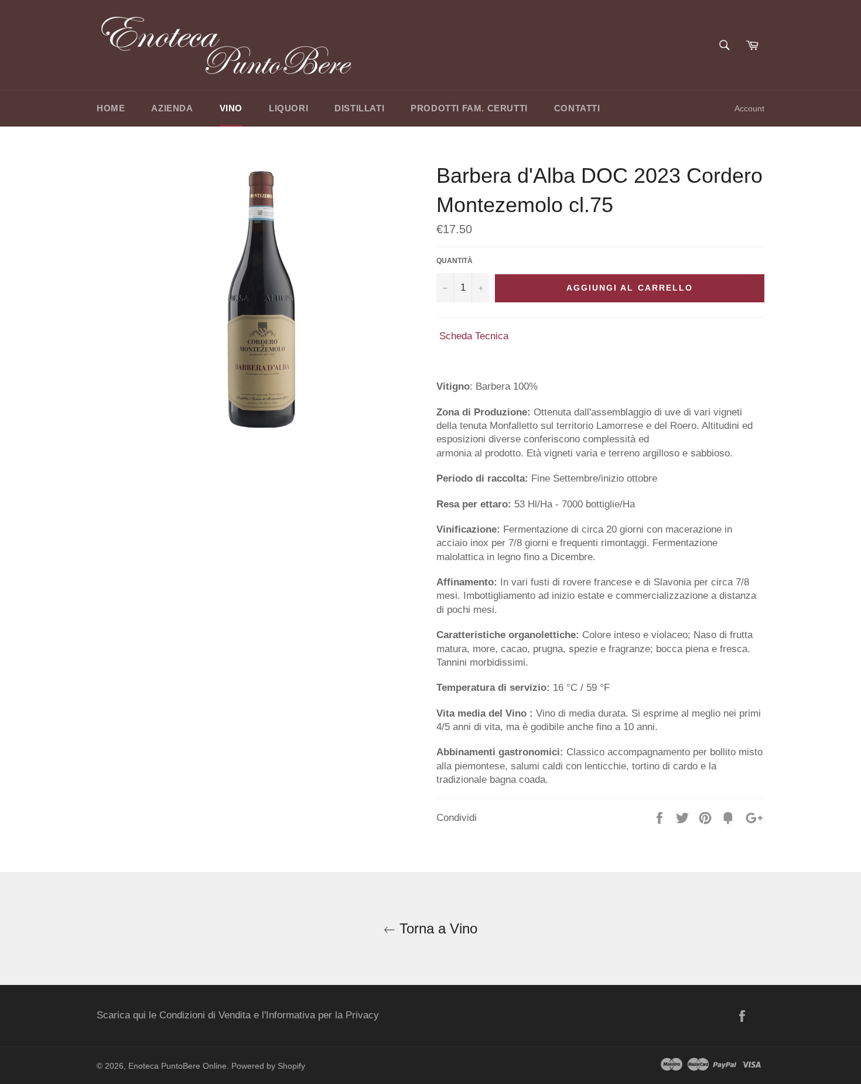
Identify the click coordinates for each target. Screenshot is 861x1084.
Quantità (454, 261)
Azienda (172, 108)
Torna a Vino (436, 928)
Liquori (288, 108)
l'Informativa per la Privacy (320, 1015)
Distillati (359, 108)
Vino (231, 108)
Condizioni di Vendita (205, 1015)
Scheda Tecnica (473, 336)
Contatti (577, 108)
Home (111, 108)
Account (749, 108)
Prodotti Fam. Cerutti (469, 108)
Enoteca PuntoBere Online (177, 1066)
